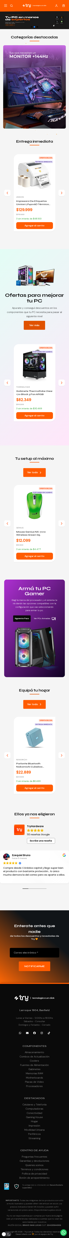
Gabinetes (34, 1069)
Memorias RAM (34, 1073)
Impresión (34, 1125)
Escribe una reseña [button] (41, 840)
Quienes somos (34, 1165)
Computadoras (34, 1108)
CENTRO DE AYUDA (34, 1150)
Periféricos (34, 1134)
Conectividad (34, 1113)
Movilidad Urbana (34, 1129)
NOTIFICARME (34, 966)
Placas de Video (34, 1082)
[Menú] (5, 5)
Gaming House (34, 1117)
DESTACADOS (34, 1098)
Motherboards (34, 1077)
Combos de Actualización (34, 1056)
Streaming (34, 1138)
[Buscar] (11, 5)
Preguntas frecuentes (34, 1156)
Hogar (34, 1121)
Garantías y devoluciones (34, 1161)
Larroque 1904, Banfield (34, 1010)
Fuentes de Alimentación (34, 1065)
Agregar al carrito (34, 225)
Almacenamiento (34, 1052)
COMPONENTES (34, 1046)
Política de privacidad (34, 1173)
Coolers (34, 1060)
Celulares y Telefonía (34, 1104)
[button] (31, 27)
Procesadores (34, 1086)
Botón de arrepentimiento (34, 1177)
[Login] (56, 5)
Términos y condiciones (34, 1169)
